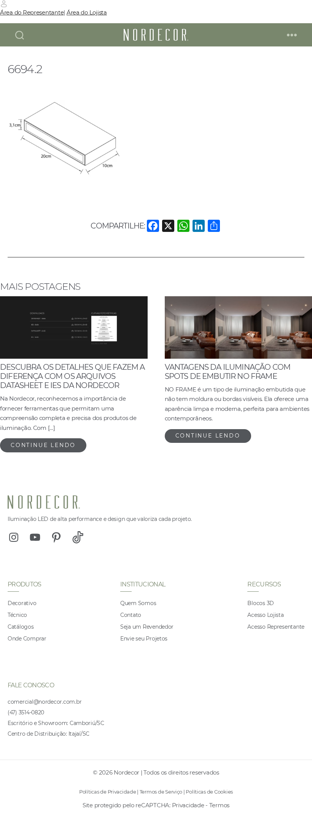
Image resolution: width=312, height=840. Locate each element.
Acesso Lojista (265, 615)
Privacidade (188, 805)
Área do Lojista (87, 12)
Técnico (17, 615)
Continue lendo (43, 445)
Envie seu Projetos (143, 638)
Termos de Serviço (161, 792)
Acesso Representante (275, 626)
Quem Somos (138, 603)
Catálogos (21, 626)
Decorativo (22, 603)
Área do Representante (32, 12)
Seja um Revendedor (147, 626)
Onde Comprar (27, 638)
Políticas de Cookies (209, 792)
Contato (130, 615)
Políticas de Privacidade (107, 792)
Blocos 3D (260, 603)
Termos (219, 805)
